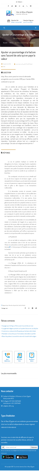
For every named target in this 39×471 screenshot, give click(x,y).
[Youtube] (16, 6)
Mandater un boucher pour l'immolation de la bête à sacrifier (19, 334)
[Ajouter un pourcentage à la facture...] (25, 308)
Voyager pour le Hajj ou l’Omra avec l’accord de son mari (17, 326)
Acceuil (5, 43)
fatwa (11, 43)
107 (10, 401)
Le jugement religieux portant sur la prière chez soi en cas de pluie (20, 328)
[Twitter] (12, 6)
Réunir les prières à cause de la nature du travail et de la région (19, 336)
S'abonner (34, 447)
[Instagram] (19, 6)
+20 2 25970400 (15, 403)
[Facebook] (8, 6)
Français (19, 2)
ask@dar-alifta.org (8, 406)
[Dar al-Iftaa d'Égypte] (19, 12)
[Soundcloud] (23, 6)
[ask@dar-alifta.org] (30, 6)
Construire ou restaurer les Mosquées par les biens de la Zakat (19, 331)
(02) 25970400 (16, 401)
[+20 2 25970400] (27, 6)
